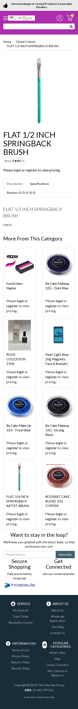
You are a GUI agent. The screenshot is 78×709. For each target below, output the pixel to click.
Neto (51, 697)
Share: (8, 160)
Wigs (57, 659)
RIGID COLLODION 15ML (16, 359)
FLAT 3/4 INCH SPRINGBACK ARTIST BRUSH (17, 501)
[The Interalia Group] (21, 18)
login (17, 170)
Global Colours (26, 41)
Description (15, 184)
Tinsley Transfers (57, 665)
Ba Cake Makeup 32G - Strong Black (57, 430)
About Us (57, 610)
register (31, 170)
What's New (57, 652)
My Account (20, 610)
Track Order (21, 616)
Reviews (13, 192)
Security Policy (20, 668)
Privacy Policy (20, 656)
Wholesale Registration (57, 619)
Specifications (39, 184)
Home (7, 41)
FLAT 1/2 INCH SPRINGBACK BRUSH (33, 46)
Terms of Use (20, 650)
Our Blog (57, 627)
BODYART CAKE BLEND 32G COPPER (57, 501)
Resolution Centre (20, 622)
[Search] (71, 26)
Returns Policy (20, 662)
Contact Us (57, 633)
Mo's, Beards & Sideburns (57, 673)
